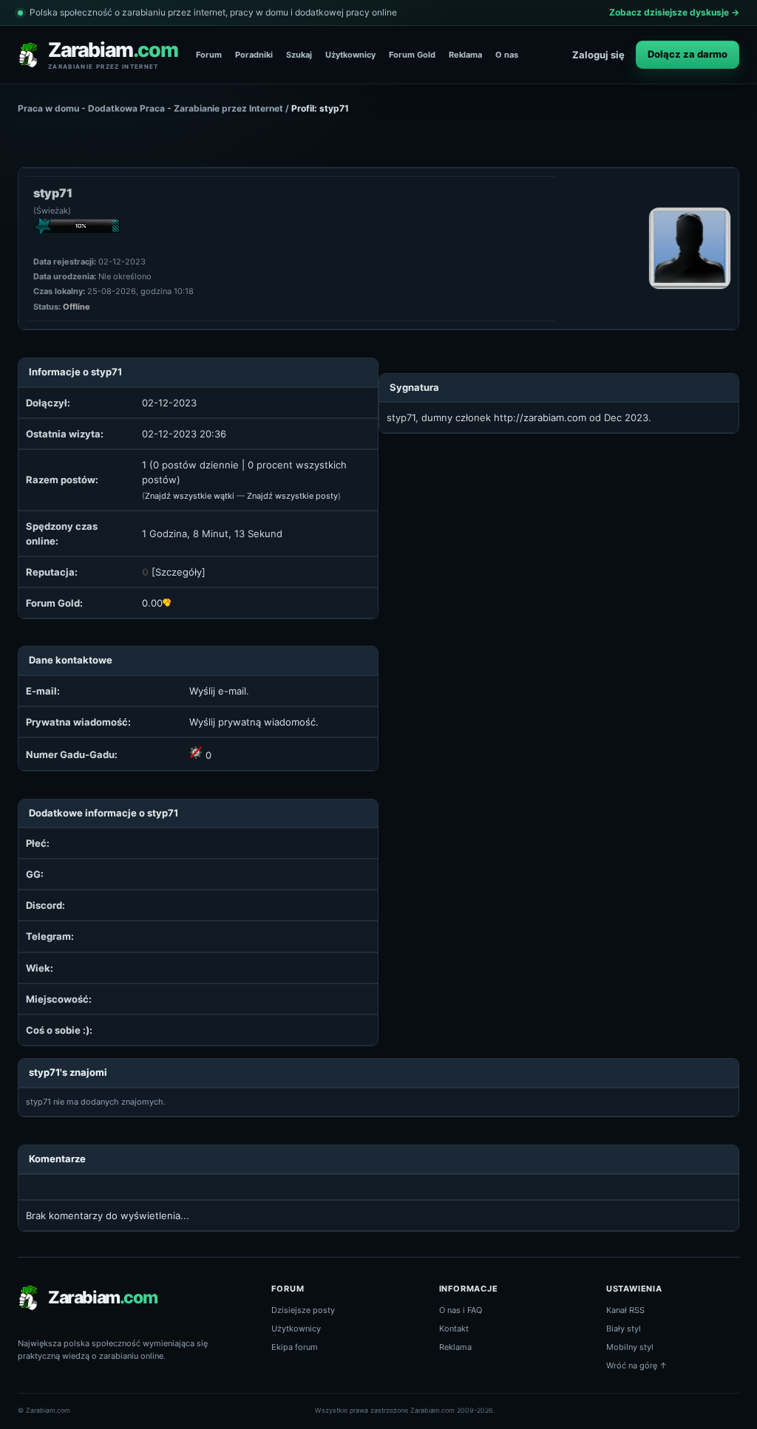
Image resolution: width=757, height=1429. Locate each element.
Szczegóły (178, 572)
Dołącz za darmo (687, 54)
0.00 (152, 603)
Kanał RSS (625, 1310)
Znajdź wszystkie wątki (189, 496)
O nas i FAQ (460, 1310)
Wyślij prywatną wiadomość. (254, 722)
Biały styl (623, 1328)
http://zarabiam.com (540, 417)
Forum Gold (412, 55)
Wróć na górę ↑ (637, 1365)
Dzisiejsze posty (303, 1310)
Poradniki (254, 55)
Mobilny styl (630, 1347)
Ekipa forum (294, 1347)
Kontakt (454, 1328)
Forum (209, 55)
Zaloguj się (598, 55)
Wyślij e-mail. (219, 691)
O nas (506, 55)
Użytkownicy (350, 55)
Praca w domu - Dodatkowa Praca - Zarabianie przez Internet (150, 108)
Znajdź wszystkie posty (292, 496)
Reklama (465, 55)
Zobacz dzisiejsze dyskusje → (674, 12)
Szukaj (299, 55)
